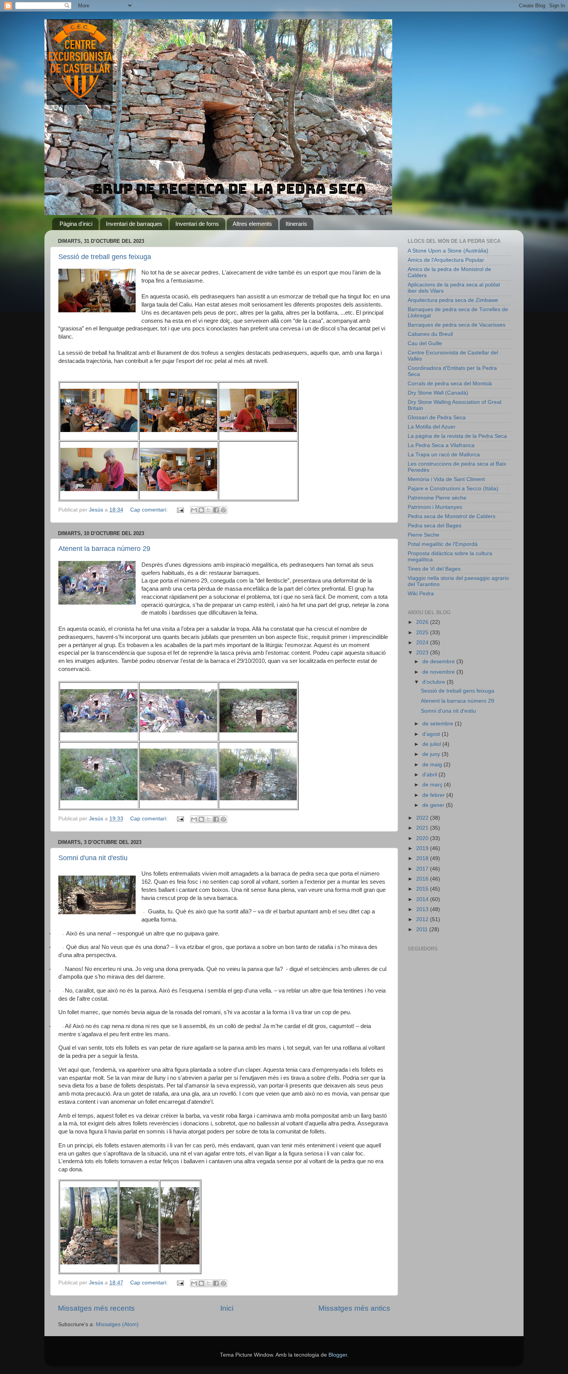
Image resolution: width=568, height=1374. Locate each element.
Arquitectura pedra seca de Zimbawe (453, 300)
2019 (423, 848)
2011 (422, 929)
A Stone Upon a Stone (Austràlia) (448, 251)
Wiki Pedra (421, 593)
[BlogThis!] (201, 510)
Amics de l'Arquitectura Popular (446, 260)
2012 (423, 919)
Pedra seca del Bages (434, 526)
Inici (226, 1308)
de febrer (434, 795)
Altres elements (252, 223)
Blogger (337, 1355)
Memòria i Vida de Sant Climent (446, 479)
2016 (423, 879)
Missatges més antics (354, 1308)
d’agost (432, 734)
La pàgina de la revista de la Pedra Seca (457, 436)
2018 (423, 858)
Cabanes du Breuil (430, 334)
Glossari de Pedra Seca (437, 417)
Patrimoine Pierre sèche (437, 498)
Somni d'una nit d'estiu (93, 858)
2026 (423, 622)
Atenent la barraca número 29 (104, 548)
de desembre (439, 661)
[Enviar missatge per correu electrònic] (179, 510)
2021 (423, 828)
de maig (433, 764)
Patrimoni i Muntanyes (435, 507)
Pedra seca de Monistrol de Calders (451, 516)
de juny (432, 754)
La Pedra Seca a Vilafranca (441, 445)
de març (433, 785)
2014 (423, 899)
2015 (423, 889)
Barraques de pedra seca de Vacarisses (456, 325)
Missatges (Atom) (117, 1324)
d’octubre (434, 682)
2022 (423, 818)
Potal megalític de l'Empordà (443, 544)
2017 (423, 869)
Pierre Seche (423, 535)
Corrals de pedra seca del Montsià (450, 383)
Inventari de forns (197, 223)
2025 (423, 632)
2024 (423, 642)
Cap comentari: (149, 510)
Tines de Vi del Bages (434, 569)
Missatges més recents (96, 1308)
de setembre (438, 724)
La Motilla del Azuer (432, 427)
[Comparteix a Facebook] (216, 510)
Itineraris (296, 223)
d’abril (430, 775)
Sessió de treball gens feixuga (104, 257)
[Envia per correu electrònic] (194, 510)
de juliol (432, 744)
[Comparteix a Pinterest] (223, 510)
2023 (423, 653)
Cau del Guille (425, 343)
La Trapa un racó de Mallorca (444, 454)
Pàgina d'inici (76, 223)
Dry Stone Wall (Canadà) (438, 393)
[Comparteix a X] (209, 510)
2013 (423, 909)
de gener (434, 805)
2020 (423, 838)
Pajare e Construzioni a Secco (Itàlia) (453, 488)
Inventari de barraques (134, 223)
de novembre (439, 672)
